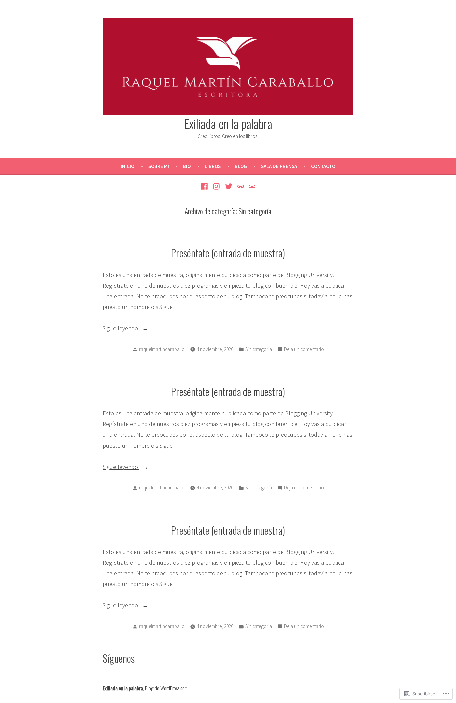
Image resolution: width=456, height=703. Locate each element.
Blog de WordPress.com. (167, 688)
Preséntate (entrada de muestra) (228, 252)
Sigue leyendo (121, 329)
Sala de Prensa (279, 166)
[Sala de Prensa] (251, 185)
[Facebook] (205, 185)
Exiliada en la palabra (228, 123)
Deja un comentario (304, 350)
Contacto (323, 166)
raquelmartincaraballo (162, 349)
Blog (241, 166)
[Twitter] (229, 185)
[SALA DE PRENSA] (240, 185)
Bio (187, 166)
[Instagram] (216, 185)
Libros (213, 166)
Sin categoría (258, 349)
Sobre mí (158, 166)
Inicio (127, 166)
